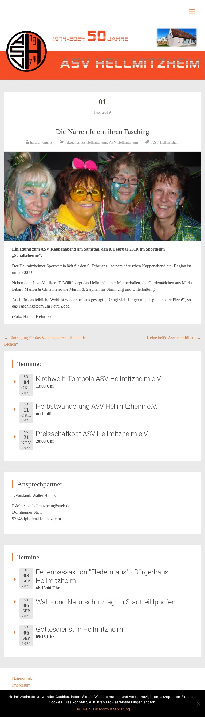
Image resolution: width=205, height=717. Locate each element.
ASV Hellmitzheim (123, 142)
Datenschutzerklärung (111, 709)
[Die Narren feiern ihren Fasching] (102, 196)
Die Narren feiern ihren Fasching (102, 132)
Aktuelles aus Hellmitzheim (86, 142)
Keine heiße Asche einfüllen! (174, 337)
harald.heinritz (41, 142)
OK (77, 709)
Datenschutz (22, 678)
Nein (86, 709)
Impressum (21, 685)
